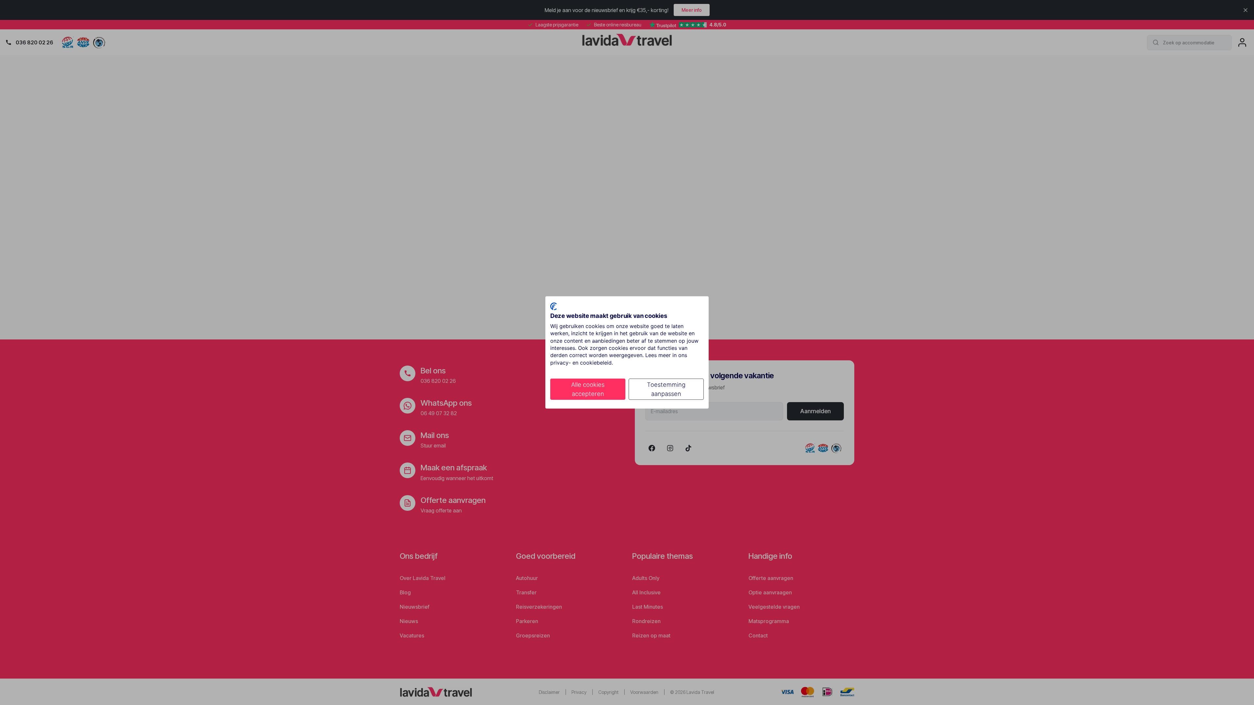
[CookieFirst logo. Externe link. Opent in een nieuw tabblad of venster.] (553, 306)
